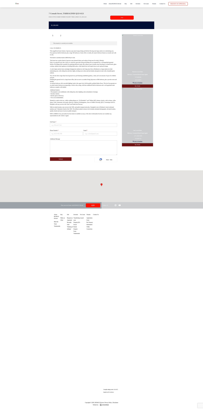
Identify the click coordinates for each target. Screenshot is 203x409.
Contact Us (162, 3)
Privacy (107, 159)
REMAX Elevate (99, 402)
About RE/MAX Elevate (115, 3)
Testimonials (57, 226)
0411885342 (138, 138)
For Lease (146, 3)
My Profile (137, 86)
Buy (126, 3)
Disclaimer (115, 402)
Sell (131, 3)
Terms (111, 159)
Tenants (154, 3)
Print (122, 17)
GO (93, 205)
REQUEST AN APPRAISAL (178, 3)
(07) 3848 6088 (138, 136)
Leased (82, 218)
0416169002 (138, 80)
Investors (138, 3)
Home (105, 3)
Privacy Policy (108, 402)
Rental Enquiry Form (76, 229)
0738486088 (138, 77)
